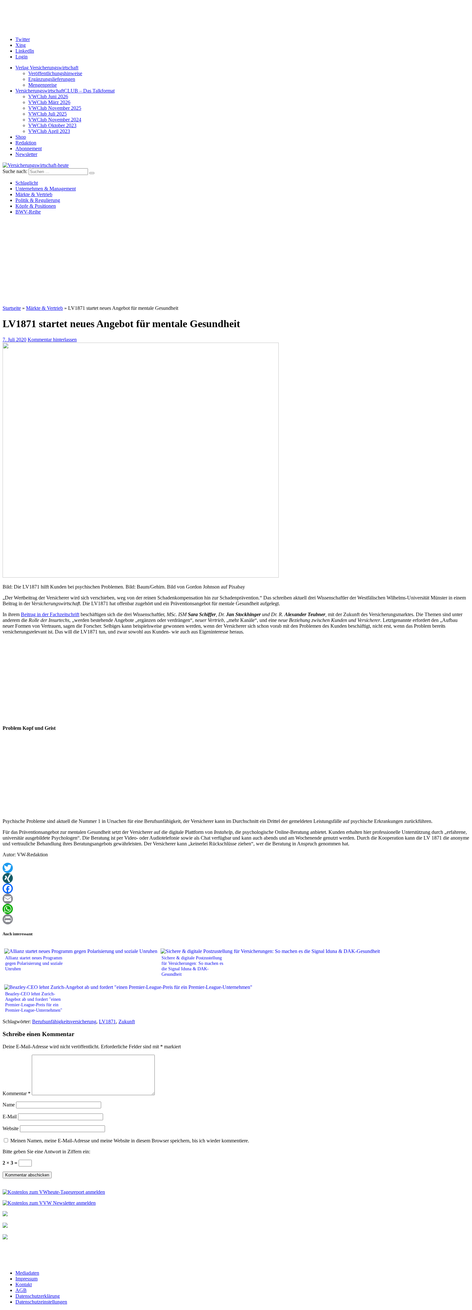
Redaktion (25, 142)
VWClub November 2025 (54, 108)
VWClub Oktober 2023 (52, 125)
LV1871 (107, 1021)
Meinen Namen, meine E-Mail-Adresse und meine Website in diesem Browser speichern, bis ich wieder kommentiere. (129, 1140)
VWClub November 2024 (54, 119)
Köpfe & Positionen (35, 206)
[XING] (236, 878)
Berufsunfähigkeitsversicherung (64, 1021)
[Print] (236, 919)
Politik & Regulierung (37, 200)
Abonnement (28, 148)
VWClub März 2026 (49, 102)
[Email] (236, 899)
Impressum (26, 1278)
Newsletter (26, 154)
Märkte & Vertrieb (33, 194)
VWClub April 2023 (49, 131)
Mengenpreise (42, 85)
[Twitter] (236, 868)
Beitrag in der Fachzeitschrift (50, 614)
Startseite (12, 308)
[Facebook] (236, 888)
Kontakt (23, 1284)
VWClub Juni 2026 (48, 96)
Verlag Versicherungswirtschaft (46, 67)
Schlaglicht (26, 183)
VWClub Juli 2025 (47, 114)
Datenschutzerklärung (37, 1296)
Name (9, 1104)
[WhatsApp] (236, 909)
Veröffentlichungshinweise (55, 73)
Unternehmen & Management (45, 188)
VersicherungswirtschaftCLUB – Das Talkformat (65, 90)
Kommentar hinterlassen (52, 339)
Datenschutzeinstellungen (41, 1302)
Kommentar (17, 1093)
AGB (21, 1290)
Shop (20, 137)
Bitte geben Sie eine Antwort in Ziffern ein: (46, 1151)
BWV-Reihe (28, 211)
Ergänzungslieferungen (51, 79)
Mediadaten (27, 1273)
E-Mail (10, 1116)
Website (11, 1128)
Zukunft (126, 1021)
